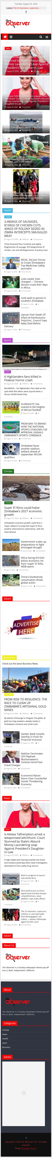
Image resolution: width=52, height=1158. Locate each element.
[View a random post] (47, 37)
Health (8, 217)
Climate (8, 503)
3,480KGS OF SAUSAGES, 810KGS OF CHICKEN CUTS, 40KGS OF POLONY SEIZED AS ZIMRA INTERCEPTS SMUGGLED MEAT (25, 228)
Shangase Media (29, 1148)
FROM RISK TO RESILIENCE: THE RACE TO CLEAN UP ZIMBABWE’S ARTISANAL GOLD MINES (25, 704)
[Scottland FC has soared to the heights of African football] (11, 402)
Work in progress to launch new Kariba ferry (27, 127)
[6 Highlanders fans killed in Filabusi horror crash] (26, 346)
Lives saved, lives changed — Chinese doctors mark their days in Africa (34, 283)
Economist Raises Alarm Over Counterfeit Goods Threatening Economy (34, 780)
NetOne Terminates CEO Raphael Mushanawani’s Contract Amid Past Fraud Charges (23, 759)
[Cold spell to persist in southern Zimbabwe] (11, 296)
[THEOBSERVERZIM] (17, 951)
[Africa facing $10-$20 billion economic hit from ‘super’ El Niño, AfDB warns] (11, 556)
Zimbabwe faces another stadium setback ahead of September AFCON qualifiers (23, 451)
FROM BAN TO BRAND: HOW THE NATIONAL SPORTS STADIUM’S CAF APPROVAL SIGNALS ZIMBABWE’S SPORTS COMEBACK (25, 429)
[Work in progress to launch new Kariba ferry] (26, 112)
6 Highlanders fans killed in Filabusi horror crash (22, 378)
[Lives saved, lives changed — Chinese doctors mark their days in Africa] (11, 277)
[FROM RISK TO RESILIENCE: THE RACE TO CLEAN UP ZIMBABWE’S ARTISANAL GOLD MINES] (26, 669)
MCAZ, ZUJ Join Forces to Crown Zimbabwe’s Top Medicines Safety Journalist (33, 264)
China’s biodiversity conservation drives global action (32, 579)
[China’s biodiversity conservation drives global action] (11, 575)
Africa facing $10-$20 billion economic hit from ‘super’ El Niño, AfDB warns (32, 562)
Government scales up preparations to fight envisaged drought (33, 544)
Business (9, 694)
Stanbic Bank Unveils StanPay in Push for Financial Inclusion (32, 736)
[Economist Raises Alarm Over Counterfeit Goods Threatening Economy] (11, 774)
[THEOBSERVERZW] (17, 995)
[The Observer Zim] (5, 37)
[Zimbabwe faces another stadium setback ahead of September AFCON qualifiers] (11, 444)
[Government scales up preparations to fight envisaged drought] (11, 540)
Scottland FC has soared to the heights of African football (33, 406)
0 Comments (38, 71)
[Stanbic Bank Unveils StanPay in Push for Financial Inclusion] (11, 732)
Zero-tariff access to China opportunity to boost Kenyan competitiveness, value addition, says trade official (25, 159)
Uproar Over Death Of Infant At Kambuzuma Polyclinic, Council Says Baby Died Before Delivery (25, 320)
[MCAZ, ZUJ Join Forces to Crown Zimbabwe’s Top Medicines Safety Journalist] (11, 258)
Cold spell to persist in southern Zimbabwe (33, 299)
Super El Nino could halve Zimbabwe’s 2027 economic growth (23, 511)
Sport (8, 372)
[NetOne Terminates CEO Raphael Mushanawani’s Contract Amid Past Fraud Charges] (11, 752)
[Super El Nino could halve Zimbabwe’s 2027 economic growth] (26, 477)
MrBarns (26, 71)
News (8, 48)
